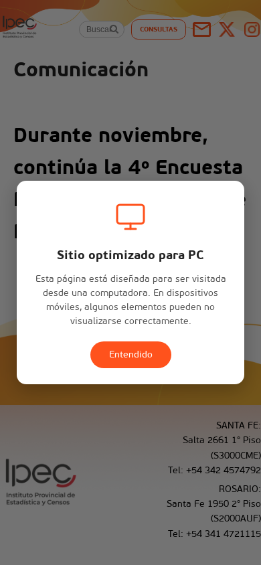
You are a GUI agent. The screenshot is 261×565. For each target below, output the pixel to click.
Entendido (131, 354)
